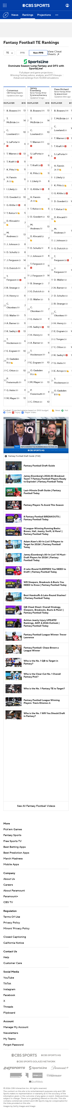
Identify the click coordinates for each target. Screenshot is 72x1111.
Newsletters (10, 1033)
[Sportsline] (38, 1067)
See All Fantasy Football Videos (36, 806)
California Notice (13, 943)
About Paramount (14, 890)
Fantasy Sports (12, 835)
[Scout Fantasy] (54, 1075)
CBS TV (8, 902)
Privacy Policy (11, 922)
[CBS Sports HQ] (51, 1055)
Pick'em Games (12, 829)
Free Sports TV (12, 841)
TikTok (7, 983)
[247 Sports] (14, 1067)
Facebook (9, 995)
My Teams (9, 1038)
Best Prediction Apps (16, 852)
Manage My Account (15, 1027)
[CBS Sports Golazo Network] (36, 1061)
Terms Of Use (11, 917)
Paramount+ (10, 896)
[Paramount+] (60, 1067)
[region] (36, 435)
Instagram (9, 989)
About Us (9, 879)
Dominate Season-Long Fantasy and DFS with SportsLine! (36, 67)
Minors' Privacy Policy (16, 928)
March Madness (13, 858)
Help (6, 957)
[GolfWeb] (36, 1082)
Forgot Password (13, 1044)
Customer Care (12, 963)
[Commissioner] (19, 1074)
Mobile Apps (11, 864)
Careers (8, 884)
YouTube (8, 977)
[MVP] (37, 1074)
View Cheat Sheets (55, 53)
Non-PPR (38, 52)
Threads (8, 1006)
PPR (22, 52)
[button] (5, 5)
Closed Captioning (14, 937)
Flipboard (9, 1012)
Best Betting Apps (14, 847)
